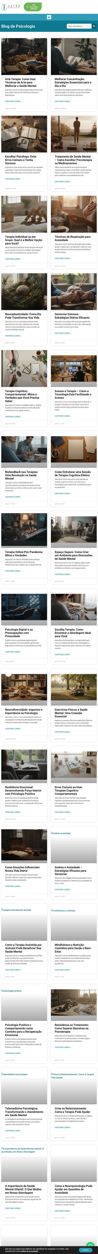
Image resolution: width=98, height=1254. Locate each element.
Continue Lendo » (13, 101)
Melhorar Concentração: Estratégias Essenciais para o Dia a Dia (73, 82)
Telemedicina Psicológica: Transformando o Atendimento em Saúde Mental (24, 1112)
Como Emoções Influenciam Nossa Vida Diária (22, 869)
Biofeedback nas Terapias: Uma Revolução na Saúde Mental (21, 475)
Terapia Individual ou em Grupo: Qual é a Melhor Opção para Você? (23, 240)
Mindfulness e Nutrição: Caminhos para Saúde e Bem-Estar (73, 948)
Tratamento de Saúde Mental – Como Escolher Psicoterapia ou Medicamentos (73, 160)
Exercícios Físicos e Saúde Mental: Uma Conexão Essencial (71, 713)
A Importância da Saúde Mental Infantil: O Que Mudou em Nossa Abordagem (23, 1189)
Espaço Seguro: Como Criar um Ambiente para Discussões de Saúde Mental (74, 555)
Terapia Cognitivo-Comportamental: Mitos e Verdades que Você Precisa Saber (22, 396)
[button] (49, 17)
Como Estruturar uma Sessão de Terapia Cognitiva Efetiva (73, 473)
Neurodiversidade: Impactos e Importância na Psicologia (23, 711)
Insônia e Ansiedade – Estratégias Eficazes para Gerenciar (70, 871)
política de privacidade (29, 1251)
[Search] (94, 26)
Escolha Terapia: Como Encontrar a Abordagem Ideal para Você (73, 633)
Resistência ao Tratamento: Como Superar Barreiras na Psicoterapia (72, 1028)
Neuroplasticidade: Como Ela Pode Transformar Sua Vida (23, 316)
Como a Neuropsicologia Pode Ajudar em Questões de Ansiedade (73, 1189)
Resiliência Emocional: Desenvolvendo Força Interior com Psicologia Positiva (23, 791)
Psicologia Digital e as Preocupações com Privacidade (19, 633)
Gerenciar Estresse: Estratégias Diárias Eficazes (72, 316)
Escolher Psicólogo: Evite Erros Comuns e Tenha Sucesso (20, 160)
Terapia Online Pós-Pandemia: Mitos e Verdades (24, 553)
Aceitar (86, 1250)
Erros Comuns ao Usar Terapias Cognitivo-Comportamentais (68, 791)
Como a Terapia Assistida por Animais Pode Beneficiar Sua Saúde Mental (23, 948)
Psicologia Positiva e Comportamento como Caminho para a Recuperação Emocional (23, 1030)
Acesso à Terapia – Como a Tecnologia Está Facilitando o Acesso (73, 394)
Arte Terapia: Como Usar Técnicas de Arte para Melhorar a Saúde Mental (20, 82)
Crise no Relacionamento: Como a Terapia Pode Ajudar (72, 1110)
